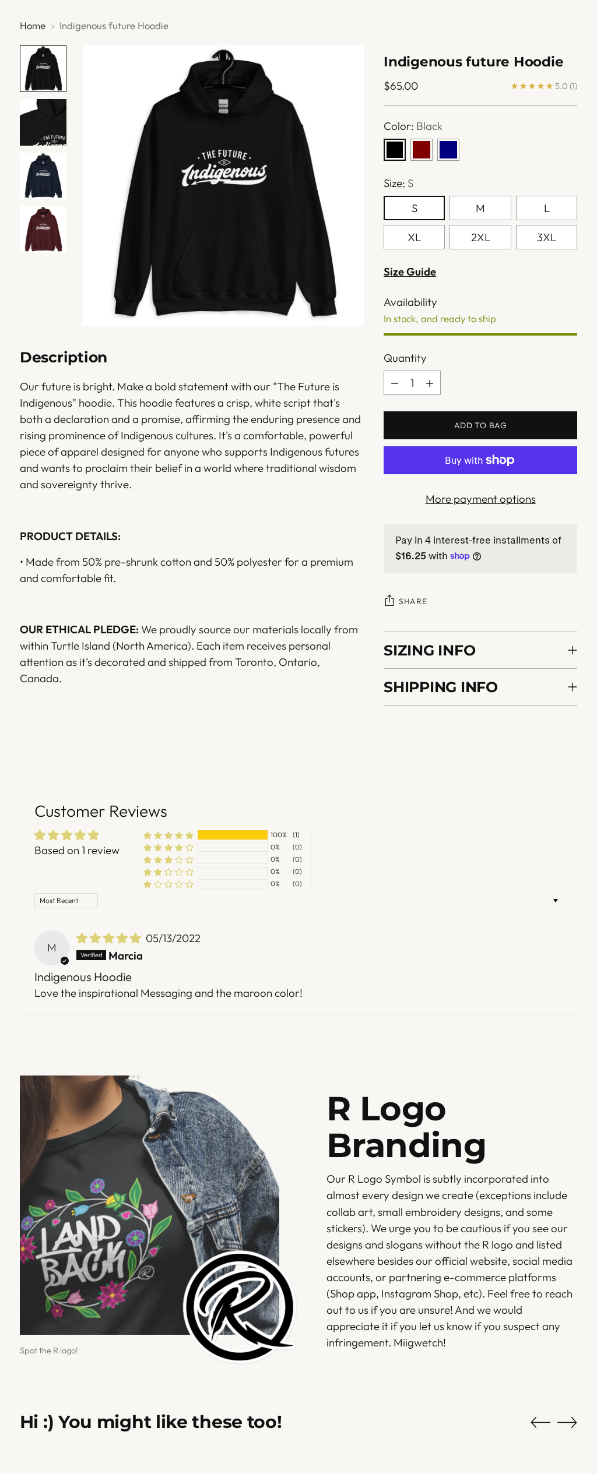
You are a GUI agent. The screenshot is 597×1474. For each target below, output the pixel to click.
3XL (546, 237)
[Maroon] (421, 150)
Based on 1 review (77, 850)
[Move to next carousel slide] (567, 1422)
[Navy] (448, 150)
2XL (480, 237)
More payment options (481, 499)
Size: (398, 183)
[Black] (395, 150)
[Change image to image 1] (43, 68)
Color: (413, 126)
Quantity (405, 358)
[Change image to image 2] (43, 122)
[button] (168, 835)
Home (32, 25)
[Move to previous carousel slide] (540, 1423)
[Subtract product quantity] (394, 382)
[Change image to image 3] (43, 176)
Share (413, 601)
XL (414, 237)
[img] (109, 938)
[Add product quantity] (429, 382)
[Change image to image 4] (43, 229)
